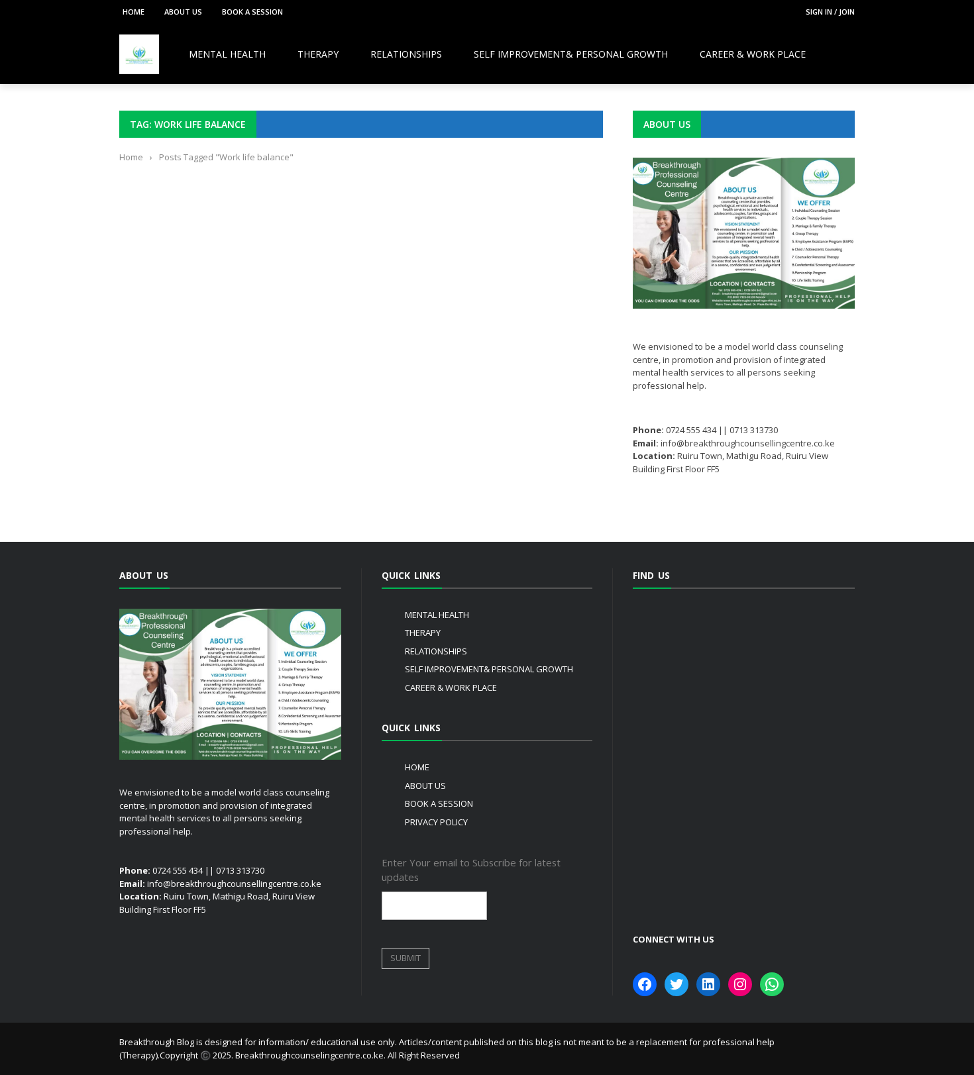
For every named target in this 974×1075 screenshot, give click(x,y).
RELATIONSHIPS (406, 54)
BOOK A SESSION (252, 12)
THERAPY (318, 54)
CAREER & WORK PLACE (753, 54)
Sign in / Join (830, 12)
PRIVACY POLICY (436, 822)
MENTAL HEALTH (227, 54)
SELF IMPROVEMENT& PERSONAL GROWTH (571, 54)
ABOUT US (183, 12)
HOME (133, 12)
